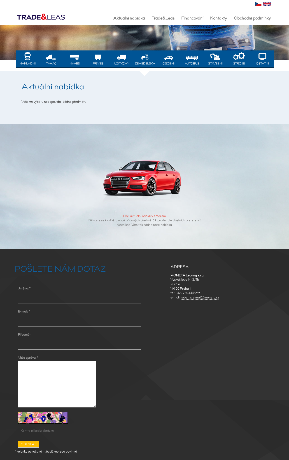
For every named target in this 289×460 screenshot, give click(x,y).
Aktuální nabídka (129, 18)
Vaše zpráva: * (28, 357)
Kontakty (218, 18)
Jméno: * (24, 288)
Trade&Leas (163, 18)
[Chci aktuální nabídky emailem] (144, 179)
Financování (192, 18)
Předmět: (24, 334)
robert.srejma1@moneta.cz (200, 297)
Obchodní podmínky (252, 18)
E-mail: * (24, 311)
